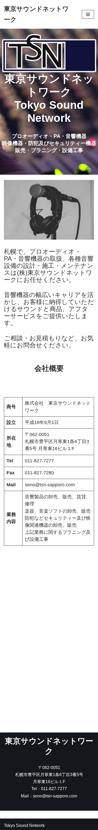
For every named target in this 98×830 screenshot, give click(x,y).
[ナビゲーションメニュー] (88, 14)
